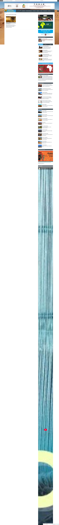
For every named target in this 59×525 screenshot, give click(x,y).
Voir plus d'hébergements (45, 63)
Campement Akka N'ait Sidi (46, 54)
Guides (50, 44)
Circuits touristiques (29, 10)
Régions (38, 10)
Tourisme (34, 10)
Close (19, 10)
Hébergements (40, 44)
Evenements (45, 10)
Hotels (41, 10)
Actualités (23, 10)
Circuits (45, 44)
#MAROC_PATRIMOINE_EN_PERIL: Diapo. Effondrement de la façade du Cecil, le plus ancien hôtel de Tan (11, 23)
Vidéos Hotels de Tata (45, 58)
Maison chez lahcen (45, 50)
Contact (49, 10)
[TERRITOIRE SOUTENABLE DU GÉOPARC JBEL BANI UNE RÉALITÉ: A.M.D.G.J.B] (45, 17)
